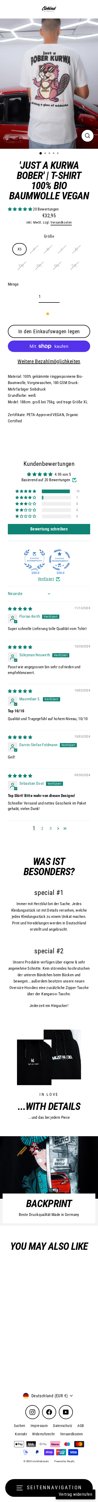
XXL (22, 265)
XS (20, 249)
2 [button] (42, 828)
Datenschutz (62, 1426)
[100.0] (34, 559)
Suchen (19, 1426)
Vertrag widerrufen (75, 1494)
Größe (49, 236)
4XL (57, 265)
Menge (13, 284)
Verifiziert (46, 579)
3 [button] (50, 828)
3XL (39, 265)
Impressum (39, 1426)
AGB (80, 1426)
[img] (20, 609)
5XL (74, 265)
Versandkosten (61, 222)
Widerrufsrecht (43, 1434)
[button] (20, 209)
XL (76, 249)
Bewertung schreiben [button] (49, 529)
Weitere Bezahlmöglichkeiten (49, 361)
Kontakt (21, 1434)
